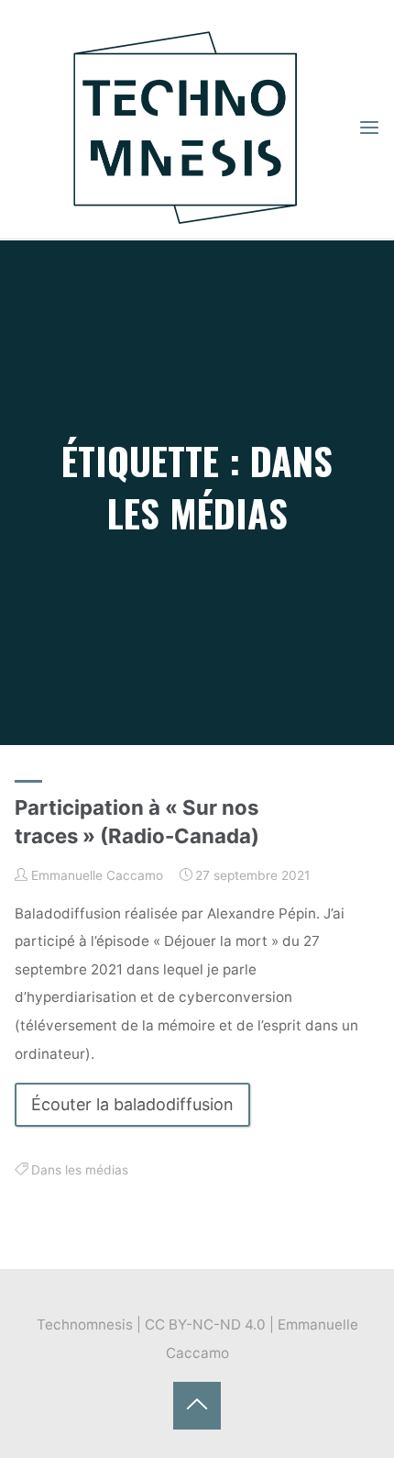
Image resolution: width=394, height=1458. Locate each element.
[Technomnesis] (185, 127)
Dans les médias (79, 1170)
